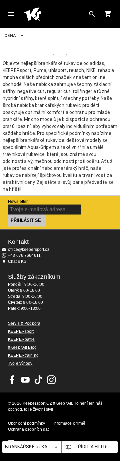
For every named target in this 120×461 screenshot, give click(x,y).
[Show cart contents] (108, 14)
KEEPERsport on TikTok (38, 379)
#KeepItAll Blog (22, 347)
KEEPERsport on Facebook (12, 379)
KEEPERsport (21, 331)
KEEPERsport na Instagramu (51, 379)
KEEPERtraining (23, 355)
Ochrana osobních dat (28, 429)
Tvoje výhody (20, 363)
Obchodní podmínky (26, 423)
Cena (10, 35)
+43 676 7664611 (24, 255)
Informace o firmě (69, 423)
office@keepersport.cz (28, 249)
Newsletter (18, 201)
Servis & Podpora (24, 323)
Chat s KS (17, 261)
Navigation (11, 14)
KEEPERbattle (21, 339)
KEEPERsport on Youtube (25, 379)
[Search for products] (92, 14)
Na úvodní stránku (54, 14)
